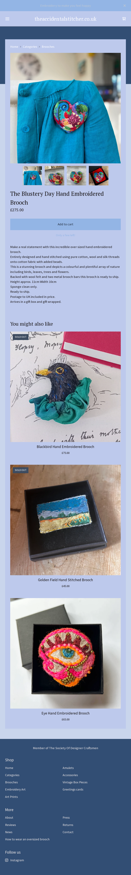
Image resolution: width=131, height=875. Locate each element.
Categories (30, 47)
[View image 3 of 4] (76, 175)
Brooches (48, 47)
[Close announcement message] (124, 5)
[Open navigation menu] (7, 19)
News (8, 832)
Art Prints (11, 797)
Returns (68, 825)
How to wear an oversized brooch (27, 839)
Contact (68, 832)
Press (66, 817)
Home (14, 47)
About (9, 817)
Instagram (17, 860)
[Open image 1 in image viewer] (65, 108)
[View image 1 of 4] (32, 175)
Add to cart (65, 224)
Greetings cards (73, 789)
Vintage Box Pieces (75, 782)
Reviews (10, 825)
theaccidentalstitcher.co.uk (65, 19)
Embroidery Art (15, 789)
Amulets (68, 768)
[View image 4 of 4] (98, 175)
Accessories (70, 775)
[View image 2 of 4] (54, 175)
